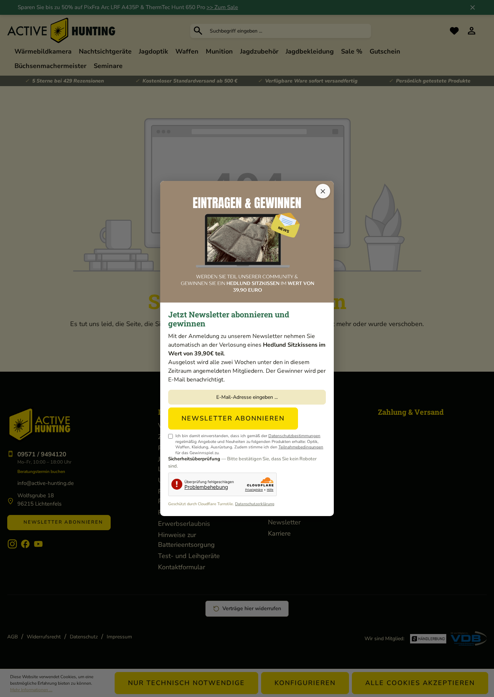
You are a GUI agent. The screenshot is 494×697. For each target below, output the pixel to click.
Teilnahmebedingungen (300, 447)
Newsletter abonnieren (233, 418)
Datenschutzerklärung (254, 504)
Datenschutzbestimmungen (294, 436)
